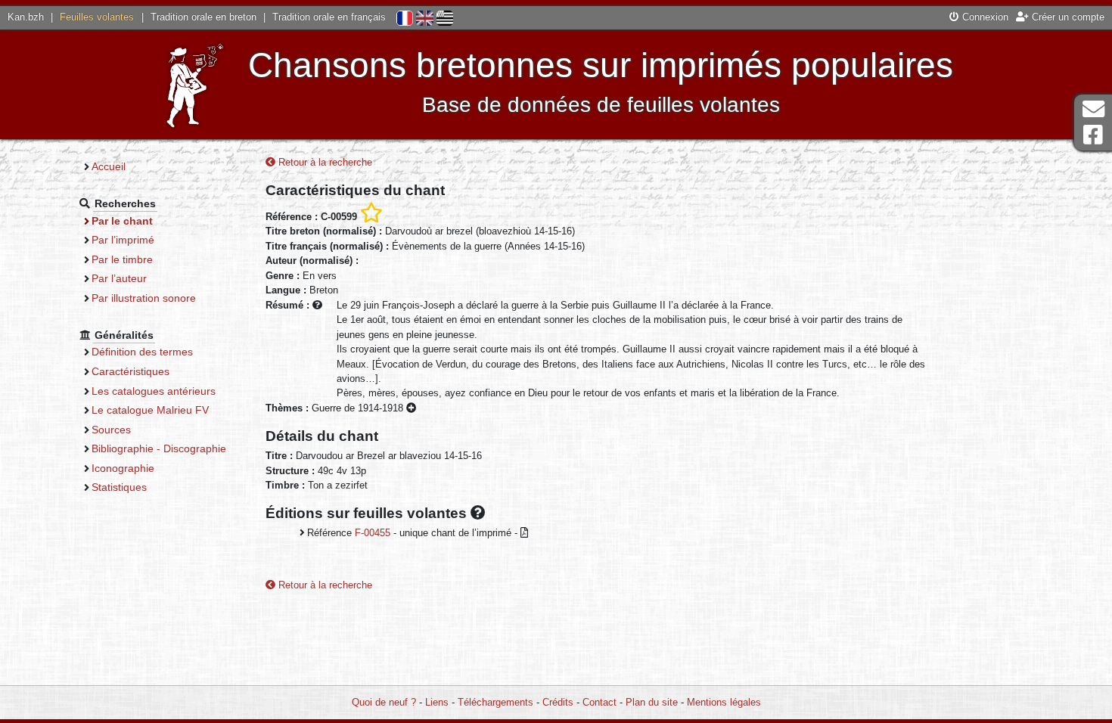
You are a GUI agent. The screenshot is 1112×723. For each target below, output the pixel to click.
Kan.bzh (26, 17)
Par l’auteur (119, 278)
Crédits (557, 702)
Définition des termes (142, 352)
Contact (599, 702)
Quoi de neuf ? (384, 702)
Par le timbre (122, 259)
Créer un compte (1066, 17)
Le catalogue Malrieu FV (150, 410)
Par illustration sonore (144, 298)
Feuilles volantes (97, 17)
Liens (437, 702)
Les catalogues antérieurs (154, 391)
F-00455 (372, 532)
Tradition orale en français (329, 17)
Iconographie (123, 468)
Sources (111, 430)
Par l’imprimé (123, 240)
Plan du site (652, 702)
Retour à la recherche (323, 162)
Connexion (983, 17)
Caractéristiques (130, 371)
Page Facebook (1093, 135)
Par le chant (122, 221)
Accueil (109, 166)
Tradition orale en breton (203, 17)
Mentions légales (724, 702)
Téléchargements (495, 702)
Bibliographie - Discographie (159, 448)
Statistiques (119, 487)
